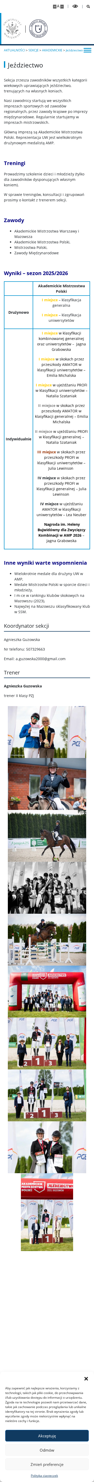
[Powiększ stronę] (54, 7)
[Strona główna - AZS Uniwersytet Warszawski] (38, 28)
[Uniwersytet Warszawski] (12, 28)
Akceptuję (47, 1435)
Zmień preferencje (47, 1464)
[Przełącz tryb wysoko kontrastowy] (75, 6)
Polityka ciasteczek (44, 1475)
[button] (86, 1378)
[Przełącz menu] (87, 50)
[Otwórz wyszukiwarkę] (86, 6)
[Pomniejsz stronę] (62, 7)
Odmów (47, 1450)
